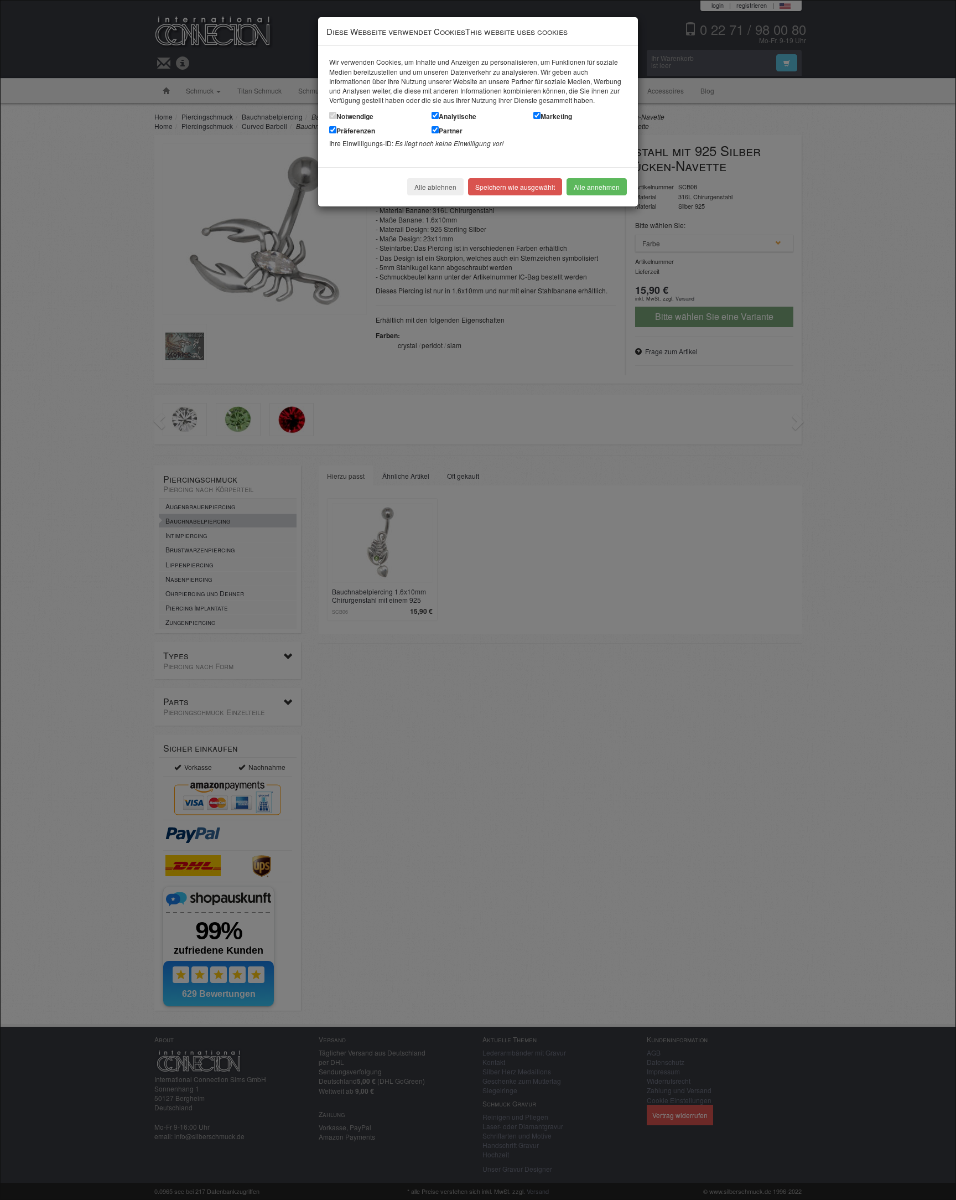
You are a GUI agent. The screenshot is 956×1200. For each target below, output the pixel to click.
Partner (451, 131)
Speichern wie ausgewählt (515, 187)
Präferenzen (355, 131)
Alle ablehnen (435, 187)
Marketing (556, 116)
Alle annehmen (597, 187)
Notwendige (354, 116)
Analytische (457, 116)
